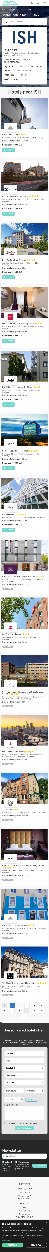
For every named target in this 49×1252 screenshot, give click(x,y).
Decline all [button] (36, 1245)
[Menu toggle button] (44, 3)
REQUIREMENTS (11, 1105)
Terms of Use (24, 1214)
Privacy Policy (24, 1211)
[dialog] (24, 1236)
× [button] (46, 1223)
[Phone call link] (32, 3)
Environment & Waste (13, 55)
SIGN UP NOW (39, 1166)
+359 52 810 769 (24, 1192)
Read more (6, 1240)
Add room (32, 1099)
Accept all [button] (12, 1245)
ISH (22, 10)
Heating (7, 53)
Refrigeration (17, 53)
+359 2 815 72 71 (24, 1196)
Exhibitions (14, 10)
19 (34, 1010)
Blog (24, 1207)
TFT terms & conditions (25, 1124)
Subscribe (9, 1162)
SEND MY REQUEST (24, 1128)
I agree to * (22, 1124)
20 (42, 1010)
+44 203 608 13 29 (24, 1189)
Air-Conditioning (31, 53)
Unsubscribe (23, 1162)
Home (4, 10)
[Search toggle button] (38, 3)
